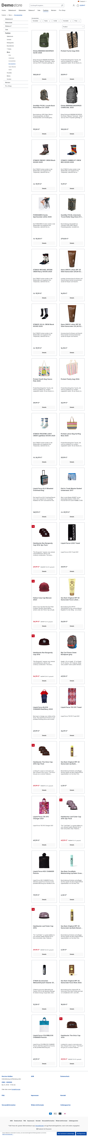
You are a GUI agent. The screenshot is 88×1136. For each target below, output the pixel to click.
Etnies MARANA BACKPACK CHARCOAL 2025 (71, 106)
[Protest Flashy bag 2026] (72, 368)
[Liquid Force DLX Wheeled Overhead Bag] (44, 477)
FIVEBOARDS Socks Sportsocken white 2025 (42, 216)
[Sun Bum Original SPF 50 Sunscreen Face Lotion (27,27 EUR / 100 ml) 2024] (72, 587)
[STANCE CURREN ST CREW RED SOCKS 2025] (72, 149)
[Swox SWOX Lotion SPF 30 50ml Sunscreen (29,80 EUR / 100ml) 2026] (72, 259)
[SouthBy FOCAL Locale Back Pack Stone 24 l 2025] (44, 94)
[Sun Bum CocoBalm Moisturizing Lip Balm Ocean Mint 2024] (72, 860)
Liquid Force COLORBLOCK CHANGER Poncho (43, 1036)
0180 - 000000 (7, 1082)
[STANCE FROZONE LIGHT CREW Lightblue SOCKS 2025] (44, 423)
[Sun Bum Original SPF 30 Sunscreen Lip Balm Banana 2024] (72, 915)
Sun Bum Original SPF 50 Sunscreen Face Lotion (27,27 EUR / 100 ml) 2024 (70, 599)
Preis (76, 21)
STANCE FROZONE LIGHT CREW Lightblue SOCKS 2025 (44, 435)
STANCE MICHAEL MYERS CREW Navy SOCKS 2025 (42, 270)
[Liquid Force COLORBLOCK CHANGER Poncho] (44, 1024)
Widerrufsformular (37, 1105)
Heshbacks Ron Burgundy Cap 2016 (43, 653)
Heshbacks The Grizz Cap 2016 (70, 1036)
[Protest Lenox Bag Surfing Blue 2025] (72, 423)
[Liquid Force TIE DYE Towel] (72, 696)
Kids (10, 55)
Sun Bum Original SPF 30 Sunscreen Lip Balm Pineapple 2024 (70, 763)
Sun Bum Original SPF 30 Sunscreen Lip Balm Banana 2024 (71, 927)
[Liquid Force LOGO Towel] (72, 532)
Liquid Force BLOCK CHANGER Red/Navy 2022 (43, 708)
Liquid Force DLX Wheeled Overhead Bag (43, 489)
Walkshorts (10, 36)
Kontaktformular (16, 1089)
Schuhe (9, 39)
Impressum (34, 1095)
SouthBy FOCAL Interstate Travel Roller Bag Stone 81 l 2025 (71, 216)
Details (44, 79)
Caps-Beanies (12, 66)
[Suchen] (62, 5)
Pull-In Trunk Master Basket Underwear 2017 (71, 489)
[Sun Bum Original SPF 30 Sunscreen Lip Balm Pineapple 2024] (72, 751)
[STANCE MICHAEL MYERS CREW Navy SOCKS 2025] (44, 259)
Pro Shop (8, 86)
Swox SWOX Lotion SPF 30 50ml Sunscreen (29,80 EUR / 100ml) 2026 (72, 271)
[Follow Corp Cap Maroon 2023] (44, 587)
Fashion (7, 33)
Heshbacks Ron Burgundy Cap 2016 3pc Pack (43, 544)
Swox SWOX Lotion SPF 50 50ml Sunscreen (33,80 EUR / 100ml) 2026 (71, 325)
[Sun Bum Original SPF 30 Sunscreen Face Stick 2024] (72, 970)
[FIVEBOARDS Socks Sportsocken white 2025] (44, 204)
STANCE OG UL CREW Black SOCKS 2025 (43, 325)
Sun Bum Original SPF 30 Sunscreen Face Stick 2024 (71, 982)
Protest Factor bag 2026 (70, 51)
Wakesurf (8, 26)
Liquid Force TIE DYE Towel (71, 707)
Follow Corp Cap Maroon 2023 (42, 599)
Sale (6, 29)
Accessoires (12, 64)
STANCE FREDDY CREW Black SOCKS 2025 (44, 161)
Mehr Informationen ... (7, 1134)
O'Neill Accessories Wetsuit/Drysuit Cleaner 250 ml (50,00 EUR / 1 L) (44, 982)
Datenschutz (64, 1076)
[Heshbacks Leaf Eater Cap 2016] (44, 915)
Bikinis (8, 76)
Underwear (11, 58)
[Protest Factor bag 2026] (72, 40)
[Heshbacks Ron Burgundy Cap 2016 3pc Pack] (44, 532)
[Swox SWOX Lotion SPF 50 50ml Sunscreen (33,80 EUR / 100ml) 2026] (72, 313)
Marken (7, 82)
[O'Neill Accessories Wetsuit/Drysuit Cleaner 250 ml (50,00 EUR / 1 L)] (44, 970)
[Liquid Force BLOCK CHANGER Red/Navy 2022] (44, 696)
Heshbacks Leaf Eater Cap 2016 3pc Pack (71, 817)
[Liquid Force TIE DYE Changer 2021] (44, 805)
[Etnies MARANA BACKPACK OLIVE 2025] (44, 40)
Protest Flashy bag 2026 (70, 379)
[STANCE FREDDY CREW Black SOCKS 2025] (44, 149)
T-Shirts (9, 49)
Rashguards (10, 42)
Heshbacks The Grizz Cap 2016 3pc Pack (43, 763)
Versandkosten (39, 1125)
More (8, 52)
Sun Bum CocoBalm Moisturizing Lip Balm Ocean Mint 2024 (72, 872)
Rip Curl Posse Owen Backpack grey (68, 653)
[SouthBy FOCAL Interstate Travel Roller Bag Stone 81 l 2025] (72, 204)
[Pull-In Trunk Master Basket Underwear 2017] (72, 477)
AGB (32, 1076)
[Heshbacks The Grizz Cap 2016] (72, 1024)
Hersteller (36, 21)
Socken (9, 79)
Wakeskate (8, 22)
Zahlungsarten (65, 1105)
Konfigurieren (81, 1133)
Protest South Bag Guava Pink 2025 (42, 380)
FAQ (3, 1095)
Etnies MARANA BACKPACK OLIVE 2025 (43, 52)
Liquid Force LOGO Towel (70, 543)
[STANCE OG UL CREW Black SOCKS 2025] (44, 313)
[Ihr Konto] (74, 5)
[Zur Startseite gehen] (12, 5)
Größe (55, 21)
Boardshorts (10, 46)
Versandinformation (8, 1105)
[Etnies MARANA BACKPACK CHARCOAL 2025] (72, 94)
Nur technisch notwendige (66, 1133)
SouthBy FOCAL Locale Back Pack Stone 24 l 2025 (44, 106)
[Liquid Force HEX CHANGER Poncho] (44, 860)
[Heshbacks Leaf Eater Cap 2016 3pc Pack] (72, 805)
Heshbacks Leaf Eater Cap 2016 (43, 927)
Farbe (46, 21)
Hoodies (9, 72)
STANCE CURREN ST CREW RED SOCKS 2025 (71, 161)
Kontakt (63, 1095)
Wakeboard (9, 19)
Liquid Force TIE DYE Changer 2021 (41, 817)
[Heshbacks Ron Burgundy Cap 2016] (44, 641)
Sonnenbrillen (12, 61)
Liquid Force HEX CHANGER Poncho (43, 872)
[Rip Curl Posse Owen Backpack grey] (72, 641)
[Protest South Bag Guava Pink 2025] (44, 368)
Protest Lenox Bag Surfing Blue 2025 (71, 435)
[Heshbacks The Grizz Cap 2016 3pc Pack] (44, 751)
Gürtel (10, 69)
